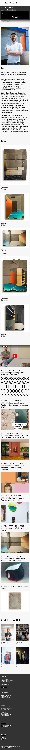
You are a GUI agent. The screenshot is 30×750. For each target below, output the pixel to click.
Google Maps (4, 687)
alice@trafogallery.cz (6, 714)
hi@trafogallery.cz (5, 684)
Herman (12, 747)
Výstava (5, 21)
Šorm (6, 747)
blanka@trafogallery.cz (6, 708)
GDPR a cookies (5, 726)
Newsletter (3, 723)
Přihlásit (15, 17)
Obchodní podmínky (6, 725)
